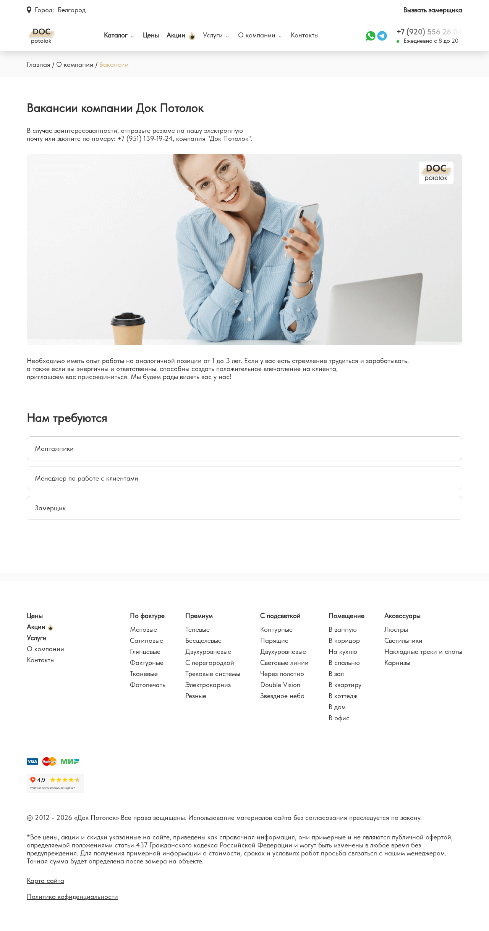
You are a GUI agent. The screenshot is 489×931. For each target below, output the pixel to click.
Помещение (346, 616)
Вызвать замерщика (432, 10)
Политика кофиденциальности (72, 896)
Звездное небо (282, 696)
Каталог (116, 35)
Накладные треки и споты (423, 651)
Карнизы (397, 662)
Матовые (143, 629)
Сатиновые (146, 640)
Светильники (403, 640)
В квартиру (345, 685)
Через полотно (282, 674)
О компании (257, 35)
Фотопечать (147, 685)
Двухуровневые (208, 651)
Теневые (197, 629)
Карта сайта (45, 880)
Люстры (396, 629)
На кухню (343, 651)
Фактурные (147, 662)
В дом (337, 707)
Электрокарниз (208, 685)
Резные (195, 696)
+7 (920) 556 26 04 (429, 31)
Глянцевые (145, 651)
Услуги (214, 35)
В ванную (343, 629)
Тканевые (144, 674)
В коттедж (343, 696)
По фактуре (147, 616)
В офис (339, 718)
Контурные (276, 629)
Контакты (305, 35)
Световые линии (284, 662)
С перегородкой (209, 662)
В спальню (344, 662)
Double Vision (280, 685)
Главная (38, 64)
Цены (151, 35)
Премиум (199, 616)
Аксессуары (402, 616)
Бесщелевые (203, 640)
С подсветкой (280, 616)
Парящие (274, 640)
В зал (336, 674)
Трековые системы (212, 674)
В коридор (344, 640)
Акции (177, 35)
